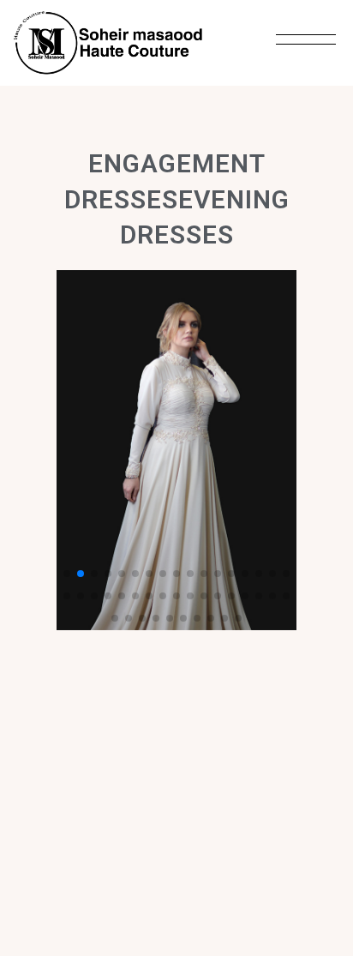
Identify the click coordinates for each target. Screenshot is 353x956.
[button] (66, 573)
